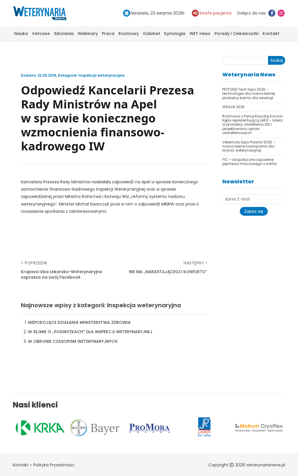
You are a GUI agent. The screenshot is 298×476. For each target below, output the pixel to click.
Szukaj (276, 60)
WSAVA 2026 (233, 106)
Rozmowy (128, 33)
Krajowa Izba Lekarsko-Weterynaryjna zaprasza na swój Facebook (61, 274)
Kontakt (270, 33)
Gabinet (151, 33)
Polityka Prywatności (53, 465)
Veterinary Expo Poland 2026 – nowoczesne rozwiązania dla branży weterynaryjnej (248, 146)
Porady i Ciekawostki (236, 33)
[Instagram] (281, 13)
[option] (40, 427)
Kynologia (174, 33)
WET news (199, 33)
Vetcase (41, 33)
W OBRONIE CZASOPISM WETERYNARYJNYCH (73, 341)
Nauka (21, 33)
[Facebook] (272, 13)
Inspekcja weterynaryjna (101, 75)
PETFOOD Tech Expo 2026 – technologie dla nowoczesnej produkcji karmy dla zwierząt (248, 93)
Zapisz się (253, 211)
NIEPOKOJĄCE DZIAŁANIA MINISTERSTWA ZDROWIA (79, 322)
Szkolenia (64, 33)
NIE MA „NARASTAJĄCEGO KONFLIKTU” (168, 272)
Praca (108, 33)
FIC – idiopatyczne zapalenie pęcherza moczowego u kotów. (250, 161)
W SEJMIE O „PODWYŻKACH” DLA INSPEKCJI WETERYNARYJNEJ (90, 332)
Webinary (88, 33)
